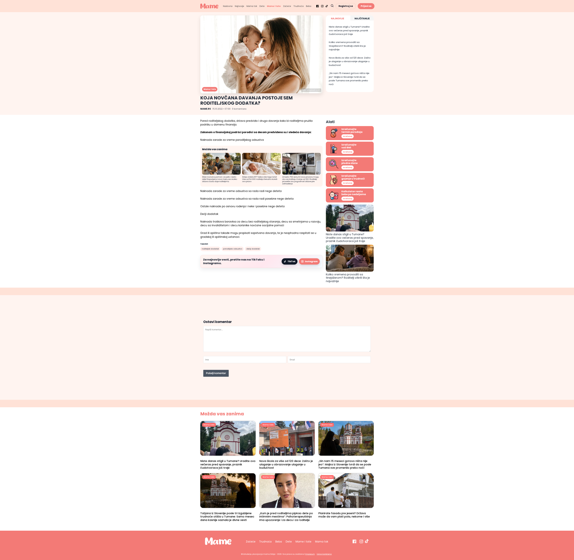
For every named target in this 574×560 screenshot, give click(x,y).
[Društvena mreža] (317, 6)
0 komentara (239, 108)
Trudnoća (298, 6)
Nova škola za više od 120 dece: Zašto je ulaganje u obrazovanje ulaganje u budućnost (350, 61)
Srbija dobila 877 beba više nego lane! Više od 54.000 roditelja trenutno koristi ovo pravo (259, 179)
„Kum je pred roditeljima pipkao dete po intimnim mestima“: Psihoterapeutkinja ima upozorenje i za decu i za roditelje (286, 516)
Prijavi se (366, 6)
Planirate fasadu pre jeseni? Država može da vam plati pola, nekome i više (344, 515)
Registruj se (346, 6)
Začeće (287, 6)
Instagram (311, 261)
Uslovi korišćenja (324, 554)
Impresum (310, 554)
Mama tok (251, 6)
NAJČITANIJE (362, 18)
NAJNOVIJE (337, 18)
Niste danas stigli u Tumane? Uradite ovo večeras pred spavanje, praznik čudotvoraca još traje (349, 30)
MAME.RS (205, 108)
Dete (262, 6)
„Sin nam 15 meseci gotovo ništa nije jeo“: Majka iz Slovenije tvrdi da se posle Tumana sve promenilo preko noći (349, 79)
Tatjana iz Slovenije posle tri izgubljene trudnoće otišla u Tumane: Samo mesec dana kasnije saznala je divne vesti (227, 516)
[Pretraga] (332, 6)
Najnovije (239, 6)
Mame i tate (274, 6)
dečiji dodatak (253, 249)
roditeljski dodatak (210, 249)
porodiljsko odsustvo (232, 249)
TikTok (291, 261)
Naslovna (227, 6)
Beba (308, 6)
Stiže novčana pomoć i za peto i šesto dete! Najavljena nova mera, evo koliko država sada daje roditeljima (219, 179)
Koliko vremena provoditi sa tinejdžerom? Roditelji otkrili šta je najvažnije (347, 46)
